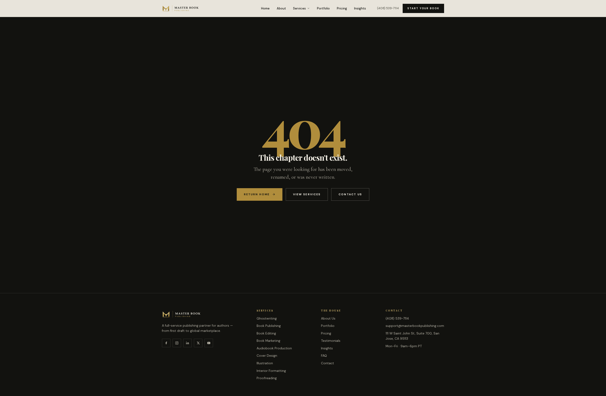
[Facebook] (166, 343)
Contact (327, 363)
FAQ (324, 355)
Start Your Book (423, 8)
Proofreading (267, 378)
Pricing (342, 8)
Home (265, 8)
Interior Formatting (271, 371)
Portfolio (323, 8)
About (281, 8)
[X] (198, 343)
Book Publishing (269, 326)
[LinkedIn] (187, 343)
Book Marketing (268, 340)
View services (307, 194)
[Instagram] (177, 343)
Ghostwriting (267, 318)
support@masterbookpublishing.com (415, 326)
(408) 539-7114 (388, 8)
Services (299, 8)
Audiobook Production (274, 348)
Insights (360, 8)
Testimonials (330, 340)
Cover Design (267, 355)
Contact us (350, 194)
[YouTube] (209, 343)
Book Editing (266, 333)
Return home (257, 194)
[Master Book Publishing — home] (180, 8)
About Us (328, 318)
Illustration (265, 363)
